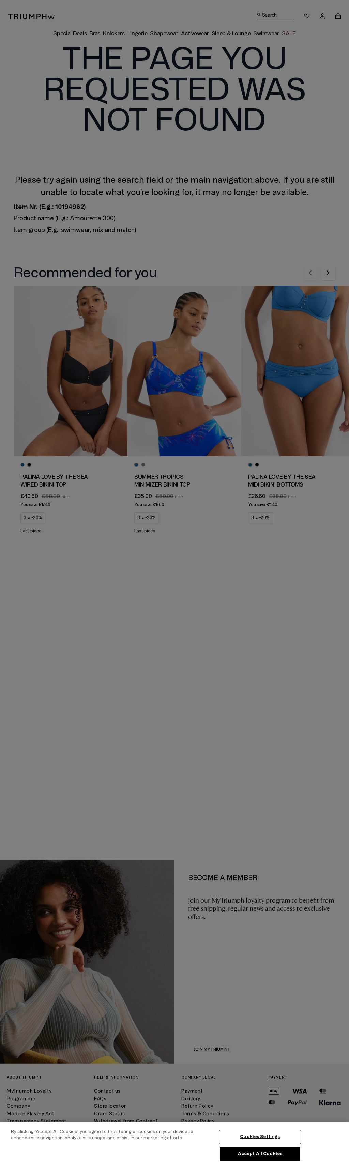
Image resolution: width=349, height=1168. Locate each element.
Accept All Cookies (260, 1153)
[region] (174, 1145)
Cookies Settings (260, 1136)
